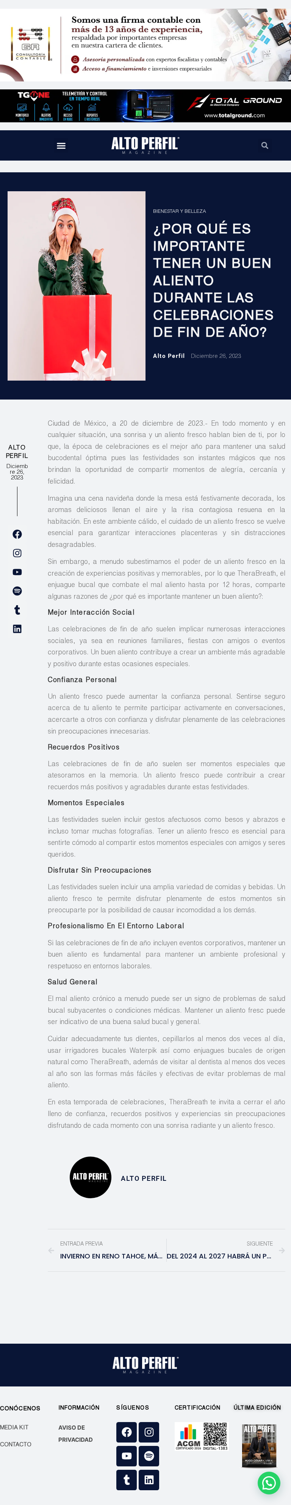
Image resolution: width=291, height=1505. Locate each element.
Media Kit (14, 1428)
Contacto (15, 1445)
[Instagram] (17, 552)
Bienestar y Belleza (179, 211)
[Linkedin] (17, 628)
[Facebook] (17, 534)
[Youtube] (17, 571)
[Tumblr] (17, 609)
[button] (61, 145)
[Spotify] (17, 590)
